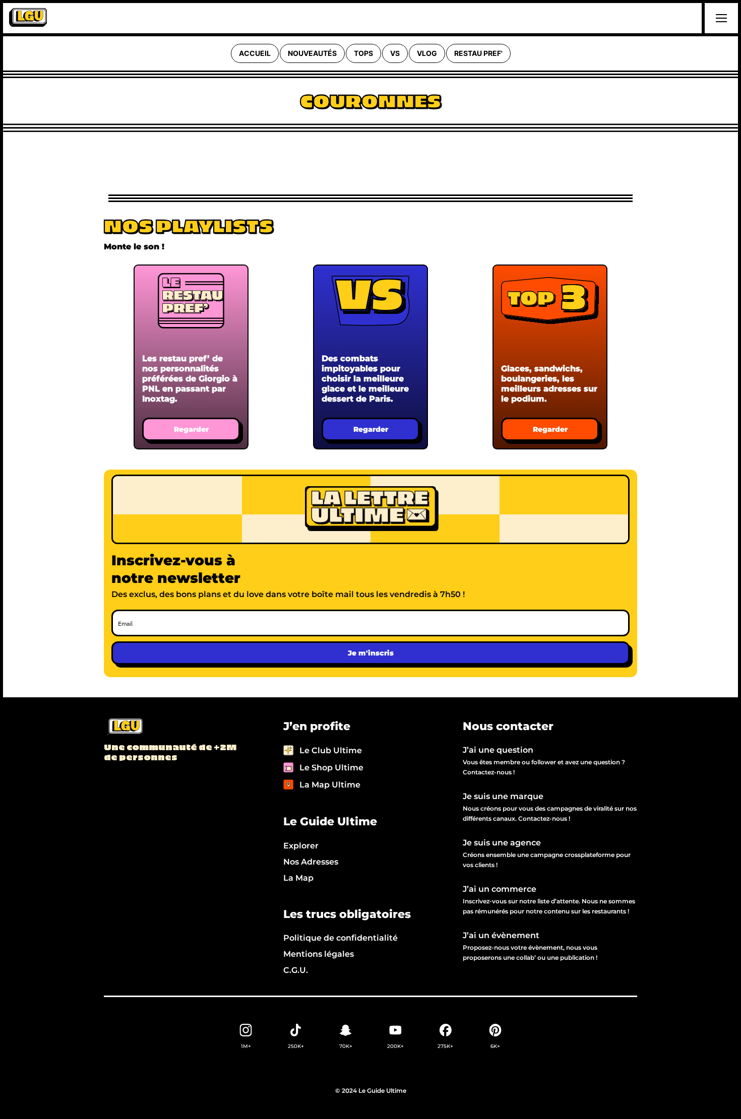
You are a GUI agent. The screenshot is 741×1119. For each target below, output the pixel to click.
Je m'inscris (371, 652)
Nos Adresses (310, 862)
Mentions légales (318, 954)
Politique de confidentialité (340, 938)
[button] (720, 18)
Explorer (301, 845)
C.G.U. (295, 970)
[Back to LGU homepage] (124, 727)
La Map (298, 878)
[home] (28, 18)
